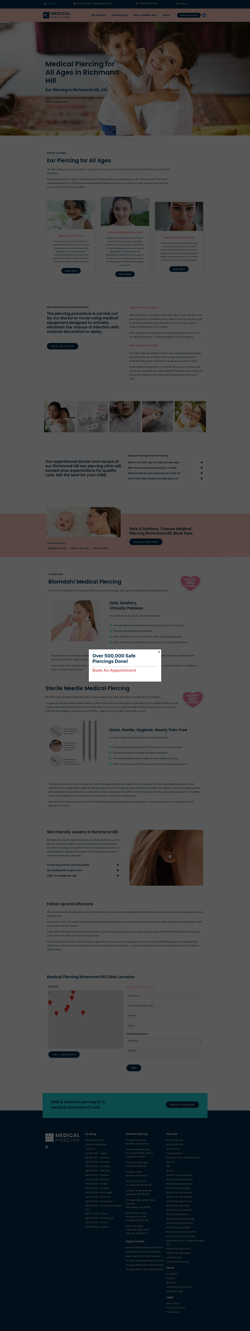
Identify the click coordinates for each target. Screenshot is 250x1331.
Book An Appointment (114, 670)
